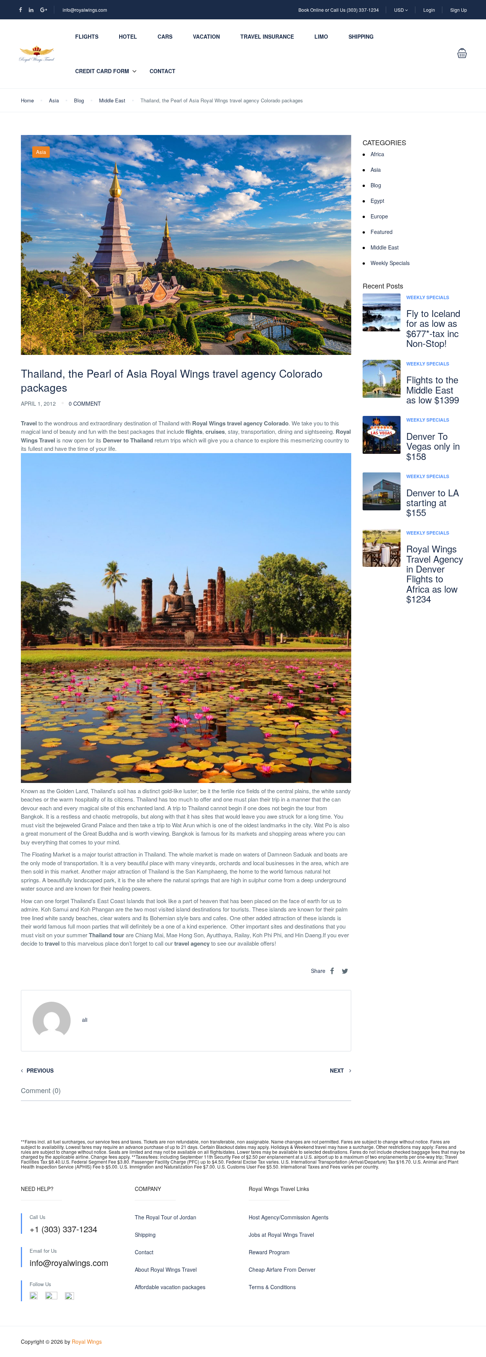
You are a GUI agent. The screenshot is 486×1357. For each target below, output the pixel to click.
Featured (382, 231)
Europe (379, 216)
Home (27, 100)
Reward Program (269, 1252)
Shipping (361, 36)
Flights (86, 36)
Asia (54, 100)
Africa (377, 154)
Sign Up (458, 9)
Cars (165, 36)
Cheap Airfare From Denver (282, 1269)
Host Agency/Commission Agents (288, 1217)
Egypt (377, 200)
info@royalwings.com (85, 9)
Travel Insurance (267, 36)
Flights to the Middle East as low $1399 (432, 389)
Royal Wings (87, 1341)
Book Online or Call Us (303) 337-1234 (338, 9)
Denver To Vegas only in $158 (433, 446)
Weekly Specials (390, 263)
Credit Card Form (102, 71)
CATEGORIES (384, 142)
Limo (321, 36)
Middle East (112, 100)
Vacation (206, 36)
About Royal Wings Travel (166, 1269)
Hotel (128, 36)
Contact (162, 71)
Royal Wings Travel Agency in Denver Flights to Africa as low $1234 (434, 573)
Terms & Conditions (272, 1287)
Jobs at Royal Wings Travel (281, 1234)
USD (399, 9)
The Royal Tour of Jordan (165, 1217)
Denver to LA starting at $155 (432, 502)
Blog (79, 100)
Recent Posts (383, 286)
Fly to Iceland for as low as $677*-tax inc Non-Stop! (433, 328)
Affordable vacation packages (170, 1287)
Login (429, 9)
